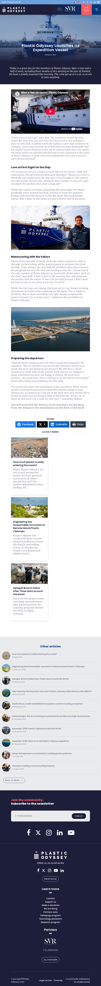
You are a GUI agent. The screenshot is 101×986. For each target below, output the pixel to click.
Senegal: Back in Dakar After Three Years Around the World (28, 591)
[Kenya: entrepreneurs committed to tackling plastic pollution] (6, 755)
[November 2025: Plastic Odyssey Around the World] (6, 730)
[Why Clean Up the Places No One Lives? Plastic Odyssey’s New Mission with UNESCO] (6, 693)
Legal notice (45, 980)
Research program (50, 922)
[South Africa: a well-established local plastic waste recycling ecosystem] (6, 705)
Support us (50, 901)
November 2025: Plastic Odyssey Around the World (36, 730)
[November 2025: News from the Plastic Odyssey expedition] (6, 742)
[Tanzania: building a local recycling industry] (6, 767)
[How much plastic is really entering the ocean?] (6, 655)
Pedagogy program (50, 915)
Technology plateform (50, 918)
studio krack (83, 982)
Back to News (12, 780)
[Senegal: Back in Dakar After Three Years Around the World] (6, 680)
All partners (50, 960)
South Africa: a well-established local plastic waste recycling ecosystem (47, 705)
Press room (50, 879)
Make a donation (10, 2)
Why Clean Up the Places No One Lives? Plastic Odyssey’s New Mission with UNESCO (52, 692)
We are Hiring (50, 908)
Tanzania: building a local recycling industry (33, 767)
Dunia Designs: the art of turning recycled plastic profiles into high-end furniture (51, 717)
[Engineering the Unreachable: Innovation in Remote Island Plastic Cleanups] (6, 668)
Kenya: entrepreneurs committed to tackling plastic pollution (42, 755)
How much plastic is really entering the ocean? (28, 463)
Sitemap (58, 980)
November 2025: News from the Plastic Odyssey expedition (40, 742)
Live (86, 10)
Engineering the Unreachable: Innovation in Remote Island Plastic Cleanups (29, 526)
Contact (50, 898)
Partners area (50, 912)
